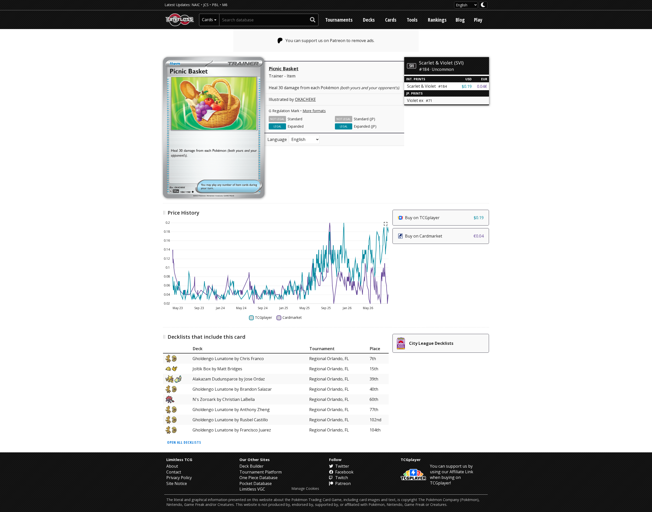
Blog (460, 19)
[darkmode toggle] (483, 5)
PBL (215, 4)
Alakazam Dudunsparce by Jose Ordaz (229, 379)
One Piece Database (258, 477)
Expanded (296, 126)
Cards (390, 19)
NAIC (196, 4)
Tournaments (338, 19)
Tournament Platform (260, 472)
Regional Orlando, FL (329, 358)
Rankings (437, 19)
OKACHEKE (305, 99)
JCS (206, 4)
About (172, 466)
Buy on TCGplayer (444, 217)
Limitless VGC (252, 489)
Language (277, 139)
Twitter (341, 466)
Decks (369, 19)
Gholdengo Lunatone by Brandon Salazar (232, 389)
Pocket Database (255, 483)
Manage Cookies (305, 489)
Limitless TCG (179, 459)
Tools (412, 19)
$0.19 (467, 86)
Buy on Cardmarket (444, 236)
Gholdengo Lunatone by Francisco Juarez (232, 430)
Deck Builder (251, 466)
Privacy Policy (179, 477)
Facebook (344, 472)
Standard (295, 118)
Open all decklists (184, 442)
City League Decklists (431, 343)
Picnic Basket (283, 68)
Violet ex (419, 100)
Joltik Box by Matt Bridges (217, 369)
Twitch (341, 477)
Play (478, 19)
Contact (173, 472)
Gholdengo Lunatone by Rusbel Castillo (230, 420)
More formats (314, 110)
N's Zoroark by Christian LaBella (224, 399)
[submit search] (312, 20)
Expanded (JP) (365, 126)
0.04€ (482, 86)
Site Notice (176, 483)
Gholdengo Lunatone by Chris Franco (228, 358)
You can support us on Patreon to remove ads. (330, 40)
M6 (224, 4)
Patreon (342, 483)
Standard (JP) (364, 118)
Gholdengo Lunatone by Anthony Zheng (231, 409)
